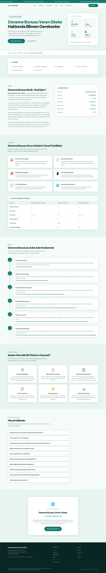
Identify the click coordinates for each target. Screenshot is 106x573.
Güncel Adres (68, 5)
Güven (56, 5)
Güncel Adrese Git (52, 529)
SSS (62, 5)
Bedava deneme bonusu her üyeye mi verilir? (39, 448)
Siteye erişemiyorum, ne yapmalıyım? (39, 454)
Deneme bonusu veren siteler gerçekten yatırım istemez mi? (39, 432)
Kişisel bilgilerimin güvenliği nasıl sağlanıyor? (39, 464)
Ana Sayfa (10, 53)
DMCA (78, 554)
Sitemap (79, 550)
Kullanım (25, 53)
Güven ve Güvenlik (81, 66)
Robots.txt (80, 552)
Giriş (35, 5)
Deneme (13, 5)
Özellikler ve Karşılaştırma (40, 66)
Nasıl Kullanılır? (32, 41)
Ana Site (79, 557)
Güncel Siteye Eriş (15, 41)
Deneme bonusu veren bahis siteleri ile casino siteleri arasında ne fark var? (39, 443)
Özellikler (41, 5)
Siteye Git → (93, 5)
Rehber (15, 53)
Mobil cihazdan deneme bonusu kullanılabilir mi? (39, 459)
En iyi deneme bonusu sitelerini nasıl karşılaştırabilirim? (39, 475)
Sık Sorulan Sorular (17, 70)
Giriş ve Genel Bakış (17, 66)
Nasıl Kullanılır (49, 5)
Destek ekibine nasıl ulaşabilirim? (39, 480)
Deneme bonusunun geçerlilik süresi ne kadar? (39, 469)
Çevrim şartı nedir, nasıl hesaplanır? (39, 438)
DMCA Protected (94, 569)
